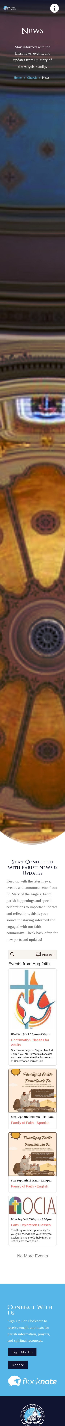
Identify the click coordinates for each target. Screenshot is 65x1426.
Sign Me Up (22, 1352)
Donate (18, 1365)
